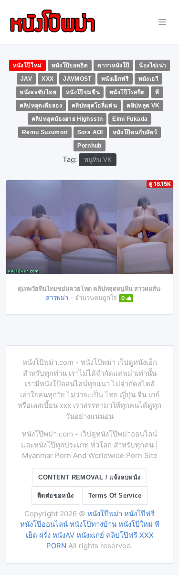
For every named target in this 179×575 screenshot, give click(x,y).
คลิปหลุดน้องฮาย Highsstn (67, 119)
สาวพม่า (57, 297)
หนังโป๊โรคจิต (127, 92)
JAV (26, 78)
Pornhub (89, 145)
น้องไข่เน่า (152, 65)
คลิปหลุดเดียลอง (41, 105)
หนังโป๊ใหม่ (27, 65)
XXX (47, 78)
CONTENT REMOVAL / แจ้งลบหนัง (89, 477)
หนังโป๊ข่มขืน (83, 92)
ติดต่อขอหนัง (55, 495)
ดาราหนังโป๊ (113, 65)
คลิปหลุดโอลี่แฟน (94, 105)
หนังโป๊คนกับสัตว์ (135, 132)
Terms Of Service (115, 495)
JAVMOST (77, 78)
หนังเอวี (148, 78)
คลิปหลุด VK (142, 105)
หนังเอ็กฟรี (115, 78)
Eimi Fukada (129, 119)
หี (157, 92)
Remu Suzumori (45, 132)
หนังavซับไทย (38, 92)
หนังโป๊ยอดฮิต (70, 65)
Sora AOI (90, 132)
